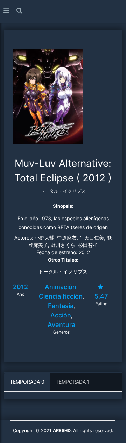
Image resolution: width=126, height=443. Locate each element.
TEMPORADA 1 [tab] (73, 382)
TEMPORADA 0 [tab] (27, 382)
